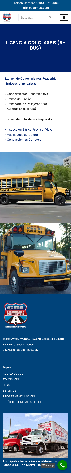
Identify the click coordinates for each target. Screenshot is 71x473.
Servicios (9, 390)
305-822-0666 (25, 344)
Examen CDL (11, 379)
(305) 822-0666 (47, 3)
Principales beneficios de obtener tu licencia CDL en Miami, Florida (30, 463)
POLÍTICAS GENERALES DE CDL (22, 401)
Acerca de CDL (13, 373)
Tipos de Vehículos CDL (19, 396)
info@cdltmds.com (35, 7)
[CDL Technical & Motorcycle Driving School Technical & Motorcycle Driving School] (8, 17)
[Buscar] (50, 17)
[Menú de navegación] (64, 17)
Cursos (8, 384)
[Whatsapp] (62, 465)
